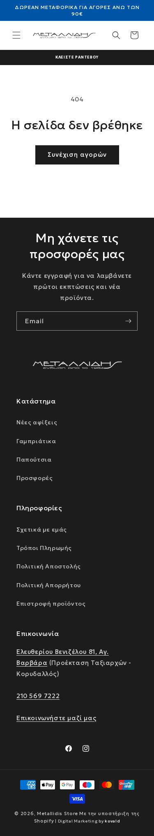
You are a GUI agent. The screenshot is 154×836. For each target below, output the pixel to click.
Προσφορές (34, 478)
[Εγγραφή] (128, 321)
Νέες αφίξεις (36, 422)
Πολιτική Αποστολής (48, 566)
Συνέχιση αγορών (77, 154)
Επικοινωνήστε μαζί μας (56, 718)
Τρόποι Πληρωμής (44, 548)
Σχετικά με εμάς (41, 529)
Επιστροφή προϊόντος (50, 603)
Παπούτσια (33, 459)
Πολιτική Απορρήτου (48, 585)
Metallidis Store (57, 813)
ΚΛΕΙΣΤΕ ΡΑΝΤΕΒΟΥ (77, 57)
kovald (112, 821)
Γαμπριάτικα (36, 441)
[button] (16, 35)
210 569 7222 (38, 696)
